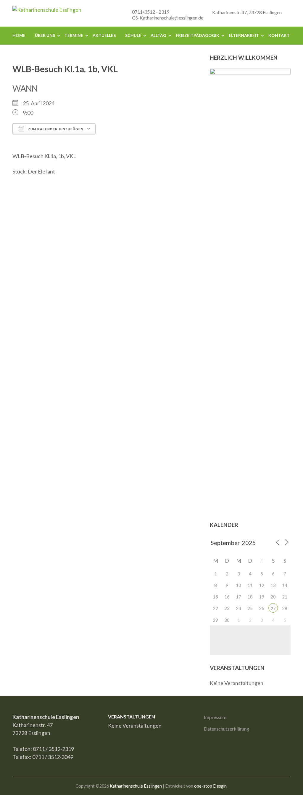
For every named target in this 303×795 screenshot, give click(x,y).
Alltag (158, 35)
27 (273, 608)
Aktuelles (104, 35)
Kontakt (279, 35)
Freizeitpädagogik (197, 35)
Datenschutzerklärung (226, 728)
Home (18, 35)
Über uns (45, 35)
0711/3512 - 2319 (150, 11)
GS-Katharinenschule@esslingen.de (167, 17)
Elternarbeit (244, 35)
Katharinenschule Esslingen (136, 785)
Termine (74, 35)
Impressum (215, 717)
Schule (133, 35)
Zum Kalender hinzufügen (55, 129)
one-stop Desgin (210, 785)
